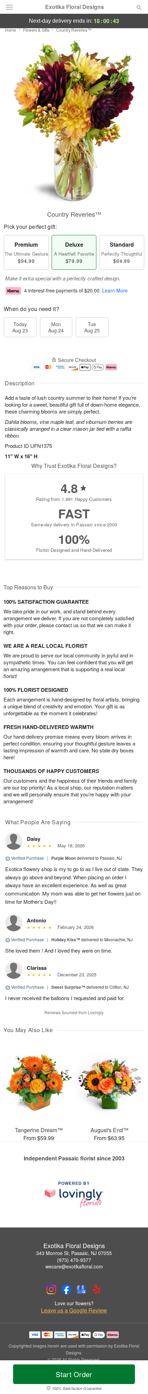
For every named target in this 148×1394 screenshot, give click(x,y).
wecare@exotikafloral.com (74, 1266)
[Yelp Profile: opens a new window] (97, 1289)
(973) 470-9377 (74, 1259)
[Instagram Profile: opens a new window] (51, 1289)
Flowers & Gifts (36, 30)
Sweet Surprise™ (68, 987)
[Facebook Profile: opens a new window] (66, 1289)
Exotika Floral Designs (74, 7)
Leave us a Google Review (74, 1310)
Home (10, 30)
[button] (133, 1378)
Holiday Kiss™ (65, 939)
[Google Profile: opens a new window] (81, 1289)
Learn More (115, 290)
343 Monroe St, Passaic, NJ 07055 (74, 1253)
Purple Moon (63, 858)
